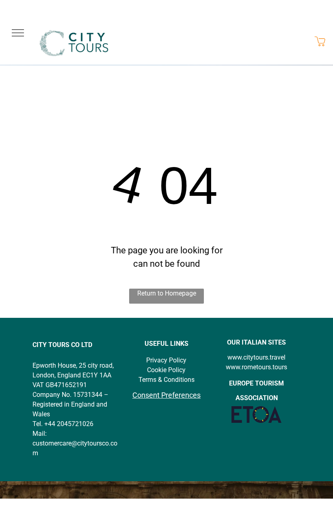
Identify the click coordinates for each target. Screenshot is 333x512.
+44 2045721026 (68, 424)
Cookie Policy (166, 370)
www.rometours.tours (256, 367)
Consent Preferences (166, 395)
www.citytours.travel (256, 357)
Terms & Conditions (166, 379)
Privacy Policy (166, 360)
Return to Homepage (166, 293)
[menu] (17, 32)
